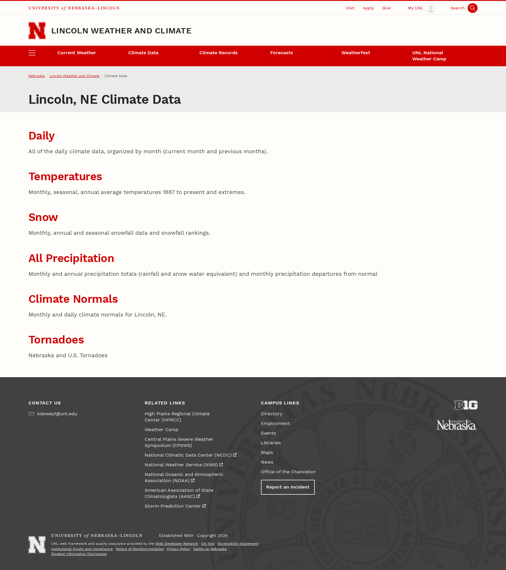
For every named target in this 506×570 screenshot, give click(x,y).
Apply (368, 8)
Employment (275, 423)
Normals (95, 298)
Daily (41, 135)
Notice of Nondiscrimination (140, 549)
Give (386, 8)
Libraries (271, 442)
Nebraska (36, 76)
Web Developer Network (176, 544)
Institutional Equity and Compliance (82, 549)
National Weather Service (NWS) (181, 464)
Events (268, 433)
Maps (267, 452)
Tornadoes (56, 339)
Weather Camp (161, 429)
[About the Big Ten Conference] (466, 405)
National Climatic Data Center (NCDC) (188, 455)
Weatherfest (355, 52)
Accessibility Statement (238, 544)
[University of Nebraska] (457, 425)
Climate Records (218, 52)
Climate (50, 298)
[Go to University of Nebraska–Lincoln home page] (37, 30)
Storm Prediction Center (173, 506)
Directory (271, 413)
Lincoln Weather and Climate (121, 30)
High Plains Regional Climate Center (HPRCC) (177, 417)
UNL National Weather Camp (429, 56)
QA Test (207, 544)
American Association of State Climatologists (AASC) (179, 493)
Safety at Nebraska (210, 549)
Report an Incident (288, 487)
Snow (43, 217)
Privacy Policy (178, 549)
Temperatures (65, 176)
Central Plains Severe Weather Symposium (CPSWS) (179, 442)
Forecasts (281, 52)
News (267, 462)
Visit (350, 8)
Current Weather (76, 52)
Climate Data (143, 52)
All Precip (54, 258)
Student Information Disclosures (79, 554)
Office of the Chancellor (288, 471)
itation (97, 258)
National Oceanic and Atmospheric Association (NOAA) (184, 477)
